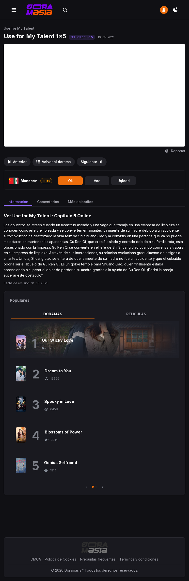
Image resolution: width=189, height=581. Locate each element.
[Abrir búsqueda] (65, 9)
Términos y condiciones (138, 559)
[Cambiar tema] (175, 9)
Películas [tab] (136, 314)
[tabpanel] (94, 405)
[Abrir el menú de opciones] (13, 9)
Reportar (178, 151)
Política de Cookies (60, 559)
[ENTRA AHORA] (164, 10)
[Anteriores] (86, 486)
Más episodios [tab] (80, 202)
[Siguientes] (102, 486)
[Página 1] (93, 487)
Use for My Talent (19, 28)
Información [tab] (18, 202)
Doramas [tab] (52, 314)
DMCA (36, 559)
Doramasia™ (74, 570)
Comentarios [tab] (48, 202)
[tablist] (94, 314)
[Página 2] (96, 487)
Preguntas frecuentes (97, 559)
